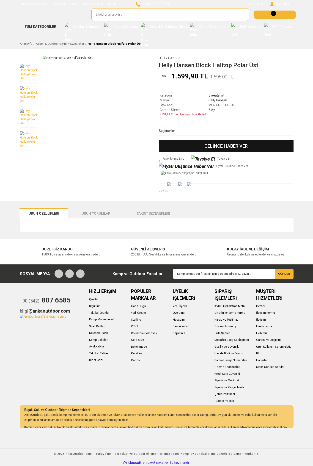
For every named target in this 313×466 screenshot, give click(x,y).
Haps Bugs (138, 306)
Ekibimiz (261, 333)
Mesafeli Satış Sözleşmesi (232, 339)
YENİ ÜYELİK (256, 4)
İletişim (112, 4)
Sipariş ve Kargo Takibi (229, 387)
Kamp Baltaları (98, 339)
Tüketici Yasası (224, 400)
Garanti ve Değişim (268, 339)
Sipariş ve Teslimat (226, 380)
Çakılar (93, 299)
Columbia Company (144, 333)
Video (73, 4)
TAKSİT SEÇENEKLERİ (153, 213)
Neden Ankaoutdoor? (35, 4)
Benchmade (139, 346)
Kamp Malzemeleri (101, 319)
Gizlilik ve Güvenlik (226, 346)
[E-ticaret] (156, 462)
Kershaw (137, 353)
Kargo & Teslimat (92, 4)
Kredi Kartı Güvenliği (227, 373)
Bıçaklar (94, 306)
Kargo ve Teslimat (226, 319)
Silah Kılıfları (97, 326)
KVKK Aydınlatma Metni (229, 306)
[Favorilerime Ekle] (171, 158)
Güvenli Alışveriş (225, 326)
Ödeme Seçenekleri (227, 367)
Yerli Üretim (138, 312)
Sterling (136, 319)
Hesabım (179, 319)
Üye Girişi (179, 312)
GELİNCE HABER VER (226, 146)
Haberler (261, 360)
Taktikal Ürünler (99, 312)
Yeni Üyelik (180, 306)
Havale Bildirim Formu (228, 353)
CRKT (134, 326)
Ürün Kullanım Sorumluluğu (273, 346)
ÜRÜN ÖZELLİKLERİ (44, 213)
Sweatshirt (216, 95)
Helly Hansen (170, 58)
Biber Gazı (96, 360)
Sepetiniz (179, 333)
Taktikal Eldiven (99, 353)
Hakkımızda (264, 326)
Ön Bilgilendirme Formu (229, 312)
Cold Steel (138, 339)
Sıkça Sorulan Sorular (270, 367)
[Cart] (275, 15)
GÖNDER (284, 273)
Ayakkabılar (97, 346)
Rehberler (59, 4)
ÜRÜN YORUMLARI (96, 213)
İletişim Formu (265, 312)
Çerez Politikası (224, 394)
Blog (259, 353)
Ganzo (135, 360)
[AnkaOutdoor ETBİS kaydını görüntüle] (43, 316)
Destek (261, 306)
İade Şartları (222, 333)
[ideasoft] (132, 462)
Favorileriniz (181, 326)
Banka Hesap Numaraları (230, 360)
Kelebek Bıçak (98, 333)
